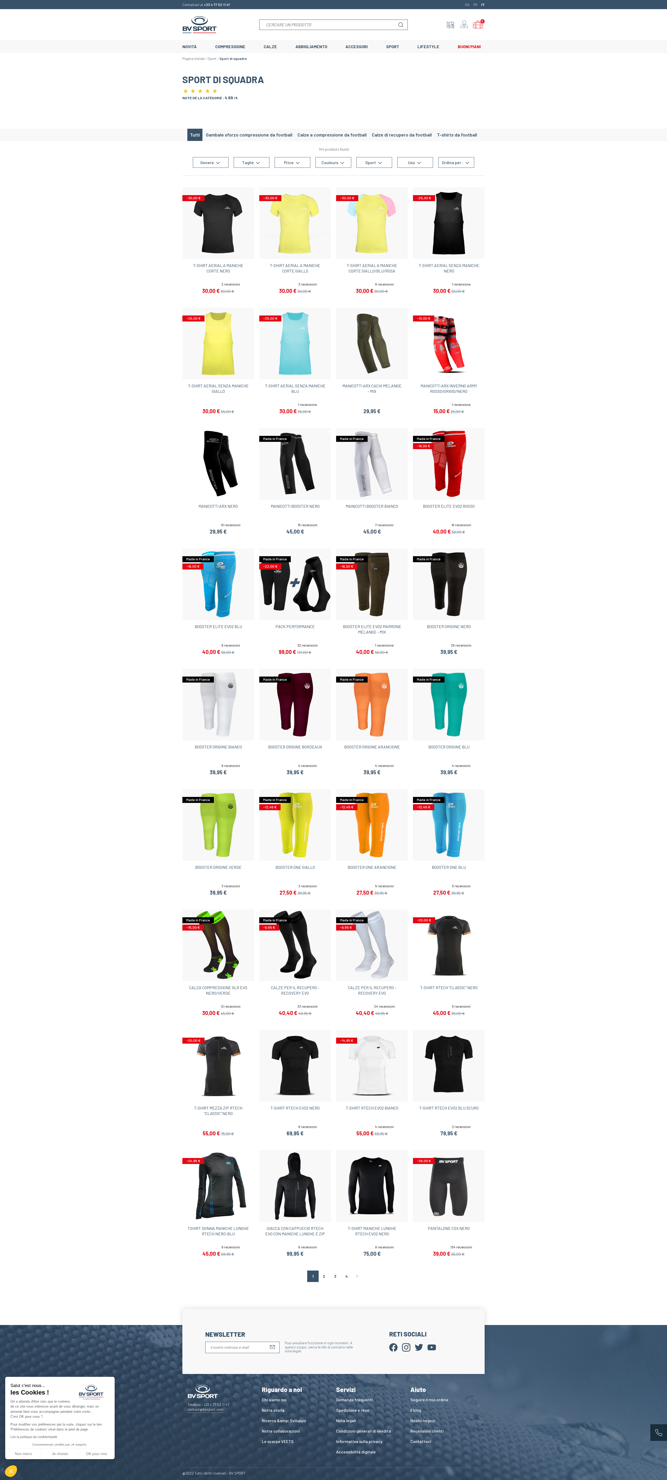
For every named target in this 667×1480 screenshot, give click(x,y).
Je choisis (60, 1454)
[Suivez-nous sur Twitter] (419, 1347)
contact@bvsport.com (205, 1409)
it (483, 4)
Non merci (23, 1454)
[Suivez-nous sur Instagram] (406, 1347)
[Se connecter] (464, 24)
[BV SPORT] (199, 24)
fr (475, 4)
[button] (11, 1471)
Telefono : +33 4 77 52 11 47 (208, 1404)
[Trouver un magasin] (450, 24)
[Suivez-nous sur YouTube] (432, 1347)
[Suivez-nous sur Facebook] (393, 1347)
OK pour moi (96, 1454)
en (467, 4)
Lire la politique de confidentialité (33, 1437)
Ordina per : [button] (453, 162)
